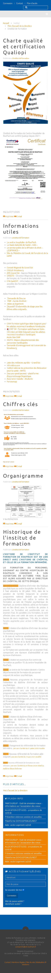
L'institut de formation (20, 58)
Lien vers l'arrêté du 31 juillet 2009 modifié (29, 748)
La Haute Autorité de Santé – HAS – (22, 245)
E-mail (19, 216)
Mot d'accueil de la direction (20, 26)
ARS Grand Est (13, 273)
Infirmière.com (13, 365)
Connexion (7, 3)
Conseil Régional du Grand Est (20, 268)
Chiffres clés (20, 404)
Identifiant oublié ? (13, 904)
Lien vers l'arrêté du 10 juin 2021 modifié (26, 757)
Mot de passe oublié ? (14, 901)
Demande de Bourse (16, 298)
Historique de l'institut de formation (22, 537)
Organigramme (23, 476)
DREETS (10, 276)
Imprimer (9, 216)
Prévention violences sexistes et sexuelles (23, 817)
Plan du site (30, 962)
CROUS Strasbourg (15, 270)
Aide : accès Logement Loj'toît (18, 825)
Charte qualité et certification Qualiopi (24, 46)
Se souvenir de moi (13, 890)
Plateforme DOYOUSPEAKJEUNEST (21, 821)
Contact (19, 3)
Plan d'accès (32, 3)
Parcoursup (12, 381)
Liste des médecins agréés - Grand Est (23, 363)
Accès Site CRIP (13, 337)
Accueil (6, 23)
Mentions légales (18, 962)
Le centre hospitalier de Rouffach (21, 242)
